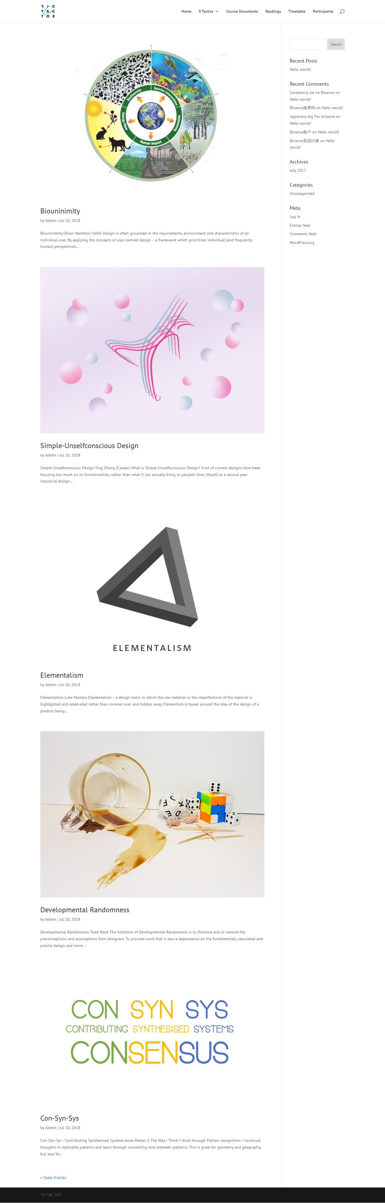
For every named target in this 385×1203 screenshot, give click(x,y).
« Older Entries (53, 1177)
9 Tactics (206, 11)
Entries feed (300, 225)
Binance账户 (300, 132)
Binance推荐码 (302, 107)
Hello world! (300, 69)
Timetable (297, 11)
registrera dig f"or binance (312, 116)
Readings (273, 11)
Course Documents (242, 11)
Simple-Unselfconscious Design (89, 445)
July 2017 (298, 170)
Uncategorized (302, 193)
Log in (295, 216)
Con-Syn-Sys (59, 1118)
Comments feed (303, 233)
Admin (50, 220)
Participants (323, 11)
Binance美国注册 (304, 140)
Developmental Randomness (84, 909)
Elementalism (61, 675)
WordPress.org (302, 242)
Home (186, 11)
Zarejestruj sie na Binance (312, 92)
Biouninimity (60, 210)
